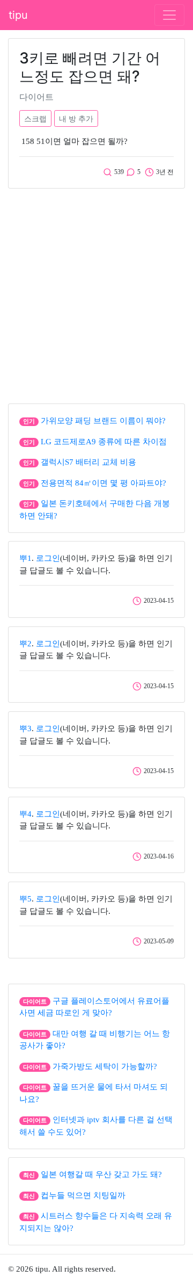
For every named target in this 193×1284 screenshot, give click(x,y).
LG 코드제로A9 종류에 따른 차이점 (104, 441)
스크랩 (35, 118)
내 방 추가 (76, 118)
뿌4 (25, 814)
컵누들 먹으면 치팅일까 (83, 1195)
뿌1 (25, 558)
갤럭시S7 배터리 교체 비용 (88, 462)
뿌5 (25, 899)
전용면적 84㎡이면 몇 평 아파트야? (103, 483)
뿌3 (25, 728)
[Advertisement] (96, 293)
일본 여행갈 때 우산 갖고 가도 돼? (101, 1174)
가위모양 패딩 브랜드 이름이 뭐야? (103, 420)
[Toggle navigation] (169, 15)
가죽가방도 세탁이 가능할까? (105, 1066)
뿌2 (25, 643)
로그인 (48, 558)
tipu (18, 15)
